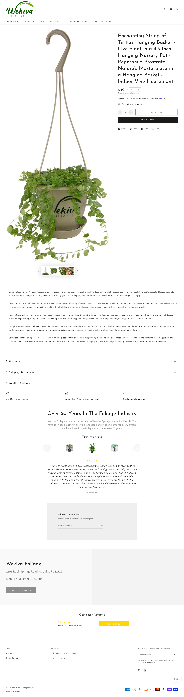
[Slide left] (38, 271)
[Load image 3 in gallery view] (62, 271)
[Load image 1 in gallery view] (45, 271)
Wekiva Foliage (17, 674)
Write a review (114, 609)
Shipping (121, 93)
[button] (165, 9)
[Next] (136, 448)
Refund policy (12, 643)
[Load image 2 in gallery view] (53, 271)
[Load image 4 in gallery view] (70, 271)
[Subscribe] (102, 511)
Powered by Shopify (13, 677)
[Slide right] (77, 271)
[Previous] (48, 448)
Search (9, 639)
